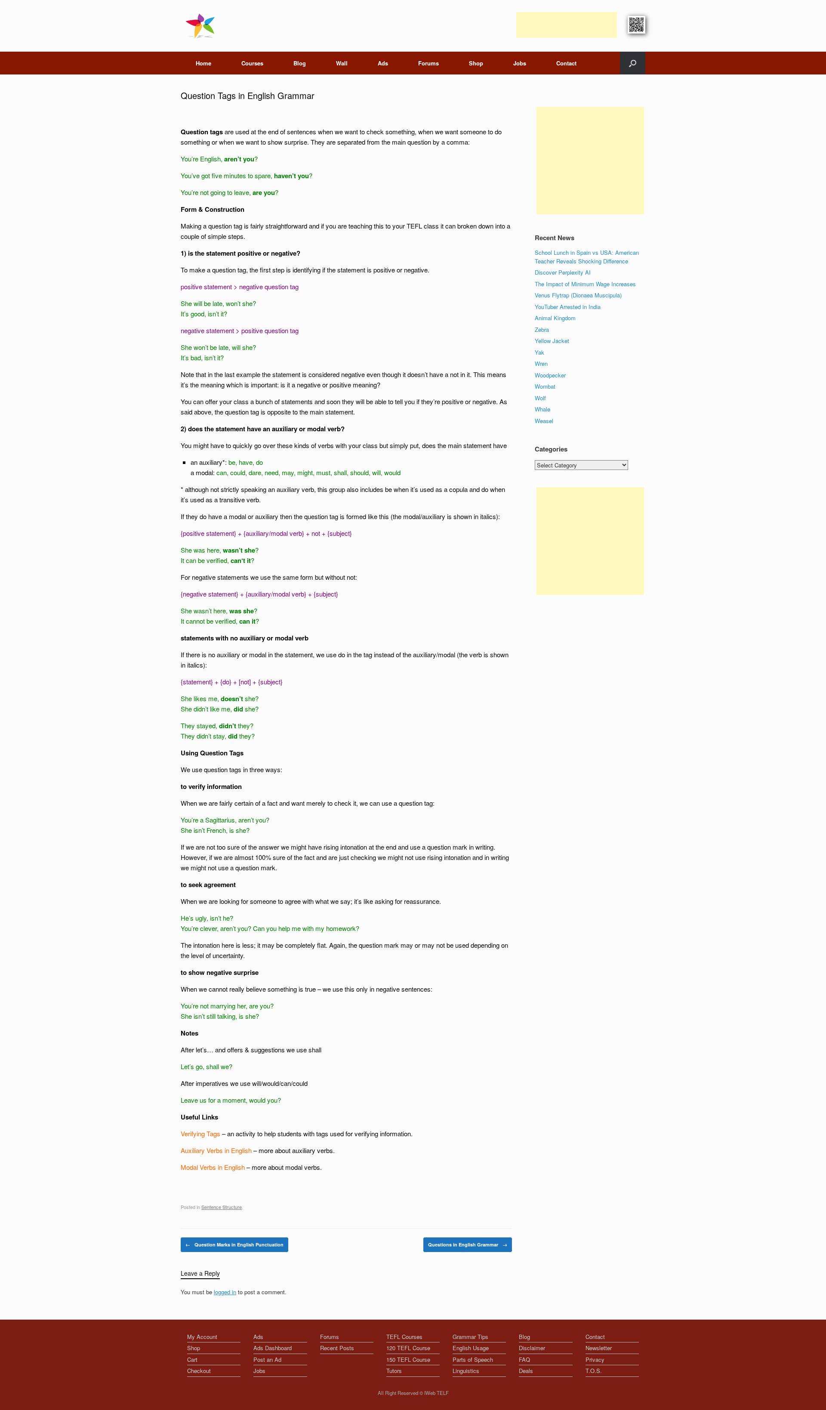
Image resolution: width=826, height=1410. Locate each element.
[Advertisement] (566, 25)
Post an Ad (267, 1359)
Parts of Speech (473, 1359)
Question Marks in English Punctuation (234, 1244)
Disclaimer (532, 1348)
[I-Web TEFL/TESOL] (202, 26)
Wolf (540, 398)
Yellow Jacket (552, 341)
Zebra (542, 329)
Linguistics (466, 1371)
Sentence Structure (221, 1206)
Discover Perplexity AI (563, 272)
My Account (202, 1337)
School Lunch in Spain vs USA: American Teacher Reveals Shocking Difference (587, 256)
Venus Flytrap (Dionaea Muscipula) (578, 295)
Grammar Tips (470, 1337)
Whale (542, 409)
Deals (526, 1371)
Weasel (544, 421)
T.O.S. (594, 1371)
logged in (225, 1292)
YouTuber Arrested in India (568, 307)
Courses (252, 63)
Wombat (545, 386)
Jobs (519, 63)
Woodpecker (550, 375)
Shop (476, 63)
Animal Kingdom (555, 318)
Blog (299, 63)
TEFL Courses (404, 1337)
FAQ (524, 1359)
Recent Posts (337, 1348)
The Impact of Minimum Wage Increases (585, 284)
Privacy (595, 1359)
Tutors (394, 1371)
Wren (541, 363)
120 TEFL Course (408, 1348)
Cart (192, 1359)
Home (203, 63)
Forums (428, 63)
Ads (383, 63)
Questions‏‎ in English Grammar (467, 1244)
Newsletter (599, 1348)
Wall (342, 63)
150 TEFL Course (408, 1359)
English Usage (471, 1348)
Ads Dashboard (272, 1348)
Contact (566, 63)
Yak (539, 352)
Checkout (199, 1371)
